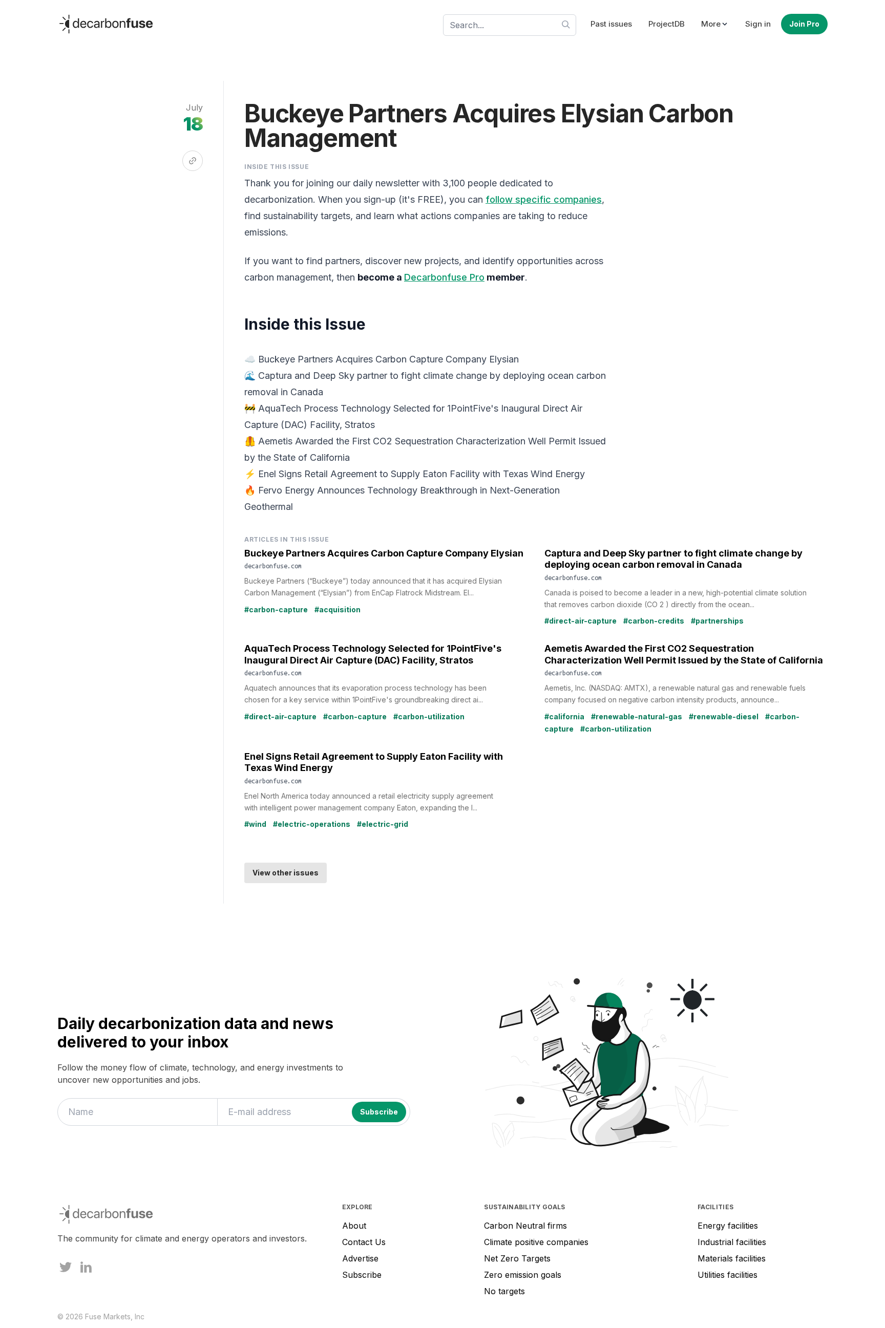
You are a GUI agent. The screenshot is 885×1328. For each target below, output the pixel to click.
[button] (715, 24)
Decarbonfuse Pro (444, 277)
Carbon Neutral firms (525, 1225)
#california (564, 716)
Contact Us (364, 1242)
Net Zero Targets (517, 1258)
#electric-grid (382, 824)
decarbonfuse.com (273, 565)
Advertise (360, 1258)
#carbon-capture (276, 609)
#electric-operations (311, 824)
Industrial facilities (732, 1242)
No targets (504, 1291)
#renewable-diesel (723, 716)
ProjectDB (666, 24)
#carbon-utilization (429, 716)
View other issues (285, 872)
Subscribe (362, 1275)
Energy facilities (728, 1225)
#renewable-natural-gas (636, 716)
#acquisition (337, 609)
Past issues (611, 24)
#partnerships (717, 620)
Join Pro (804, 23)
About (354, 1225)
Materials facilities (732, 1258)
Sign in (758, 24)
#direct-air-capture (580, 620)
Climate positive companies (536, 1242)
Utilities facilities (727, 1275)
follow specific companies (544, 199)
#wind (255, 824)
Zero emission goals (522, 1275)
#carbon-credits (653, 620)
